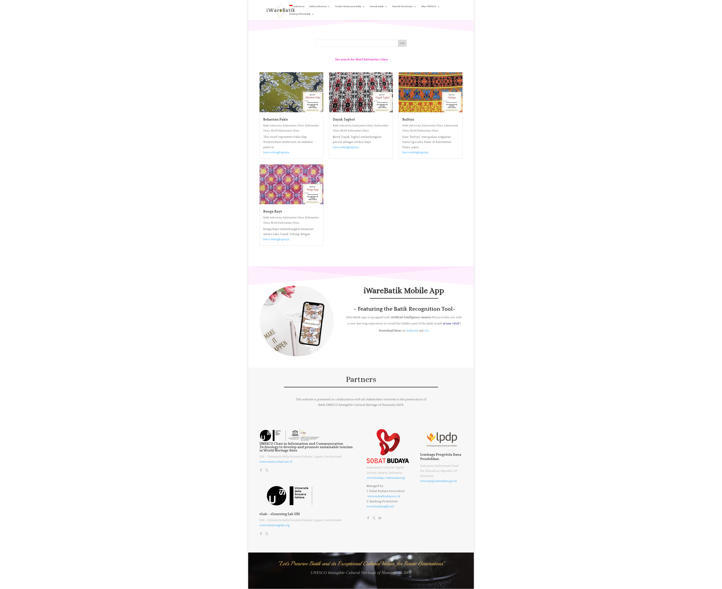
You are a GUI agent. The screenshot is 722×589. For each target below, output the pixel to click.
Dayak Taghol (344, 119)
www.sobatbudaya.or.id (383, 496)
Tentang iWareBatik (299, 14)
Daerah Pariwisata (402, 6)
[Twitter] (266, 470)
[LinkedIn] (379, 518)
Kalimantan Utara (293, 125)
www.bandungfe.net (380, 506)
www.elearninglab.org (274, 525)
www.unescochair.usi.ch (275, 461)
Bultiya (408, 119)
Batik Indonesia (317, 6)
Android (412, 330)
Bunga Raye (272, 211)
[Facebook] (260, 470)
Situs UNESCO (428, 6)
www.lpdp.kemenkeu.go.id (438, 481)
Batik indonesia (272, 125)
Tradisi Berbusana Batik (348, 6)
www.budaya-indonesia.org (386, 478)
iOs (426, 330)
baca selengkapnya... (276, 152)
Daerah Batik (377, 6)
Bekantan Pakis (275, 119)
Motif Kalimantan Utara (285, 130)
